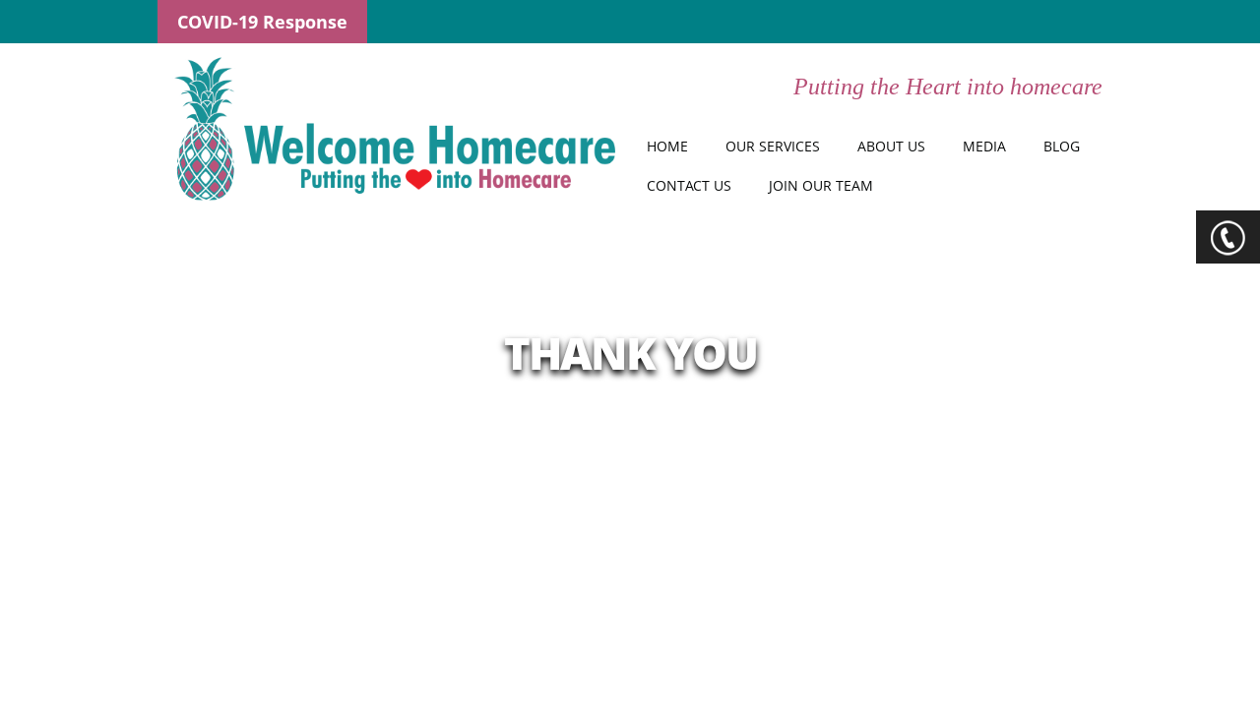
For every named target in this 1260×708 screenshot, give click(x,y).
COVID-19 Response (262, 21)
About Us (891, 146)
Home (667, 146)
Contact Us (689, 185)
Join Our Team (821, 185)
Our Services (772, 146)
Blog (1061, 146)
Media (984, 146)
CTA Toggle (1228, 237)
